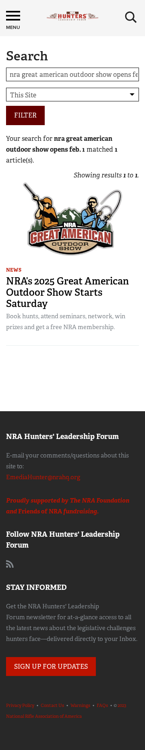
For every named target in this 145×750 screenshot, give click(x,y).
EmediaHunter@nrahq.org (43, 477)
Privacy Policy (20, 705)
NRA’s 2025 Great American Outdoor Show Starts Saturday (67, 292)
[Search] (131, 17)
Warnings (80, 705)
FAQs (102, 705)
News (13, 270)
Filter (25, 115)
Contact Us (52, 705)
